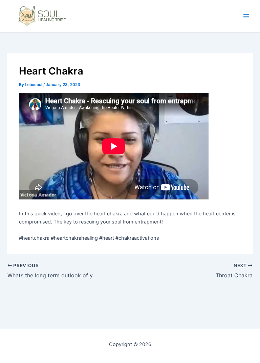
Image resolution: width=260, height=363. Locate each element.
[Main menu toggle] (246, 16)
